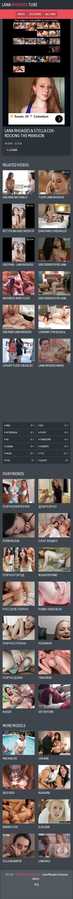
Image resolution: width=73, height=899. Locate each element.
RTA (36, 884)
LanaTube (19, 4)
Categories (35, 14)
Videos (21, 14)
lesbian (13, 150)
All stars (50, 14)
